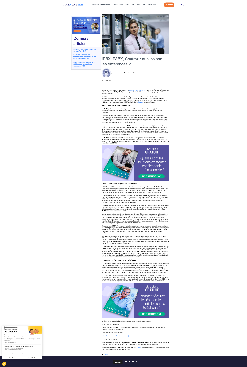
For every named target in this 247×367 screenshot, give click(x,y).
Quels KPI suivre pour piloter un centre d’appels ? (84, 50)
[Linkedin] (136, 361)
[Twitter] (129, 361)
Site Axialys (152, 5)
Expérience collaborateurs (100, 5)
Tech (138, 5)
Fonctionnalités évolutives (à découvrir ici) (116, 336)
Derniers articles (80, 40)
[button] (182, 5)
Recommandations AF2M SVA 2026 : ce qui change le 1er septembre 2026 (84, 64)
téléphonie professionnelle (137, 90)
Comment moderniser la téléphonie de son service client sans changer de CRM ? (84, 56)
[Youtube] (133, 361)
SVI (133, 5)
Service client (118, 5)
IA (144, 5)
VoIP (127, 5)
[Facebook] (126, 361)
